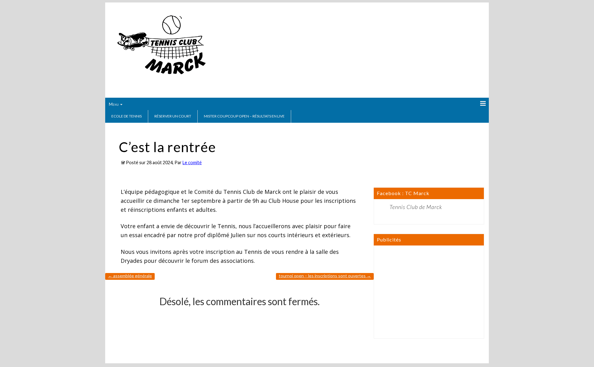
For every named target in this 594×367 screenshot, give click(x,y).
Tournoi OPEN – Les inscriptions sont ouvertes (325, 275)
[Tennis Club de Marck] (161, 76)
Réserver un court (172, 116)
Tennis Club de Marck (416, 206)
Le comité (192, 162)
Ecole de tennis (126, 116)
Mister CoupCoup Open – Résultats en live (244, 116)
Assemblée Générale (130, 275)
